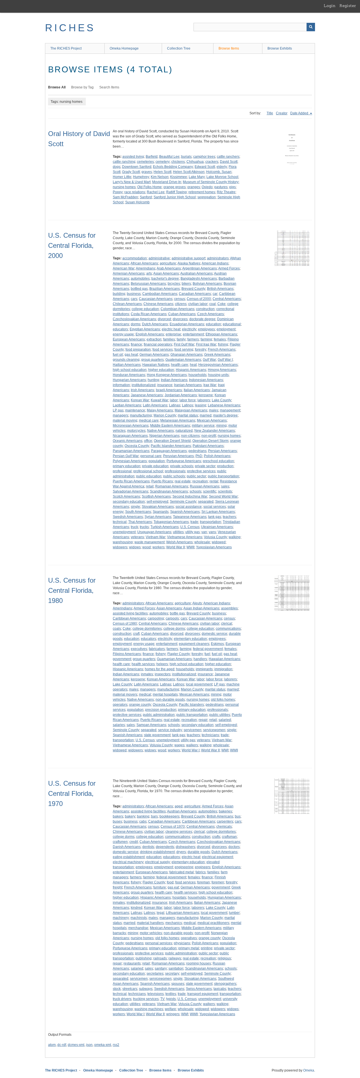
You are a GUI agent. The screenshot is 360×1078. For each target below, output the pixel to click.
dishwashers (185, 847)
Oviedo (207, 187)
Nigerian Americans (164, 436)
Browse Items (229, 48)
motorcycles (136, 431)
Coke (221, 304)
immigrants (204, 669)
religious (224, 958)
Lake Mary (197, 177)
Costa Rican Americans (148, 314)
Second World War (223, 496)
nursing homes (124, 187)
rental (214, 481)
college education (145, 309)
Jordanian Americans (181, 395)
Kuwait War (159, 400)
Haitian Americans (127, 365)
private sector (205, 466)
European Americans (129, 339)
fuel (207, 654)
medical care (149, 420)
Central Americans (227, 299)
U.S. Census (189, 527)
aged (179, 806)
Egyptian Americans (145, 329)
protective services (201, 471)
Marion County (165, 415)
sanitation (175, 968)
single (135, 507)
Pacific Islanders (191, 705)
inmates (147, 674)
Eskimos (217, 644)
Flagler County (178, 654)
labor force (187, 400)
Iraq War (209, 385)
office (148, 441)
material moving (125, 420)
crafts (216, 837)
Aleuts (197, 603)
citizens (180, 304)
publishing (144, 958)
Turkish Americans (164, 527)
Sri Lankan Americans (218, 512)
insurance (164, 385)
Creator (281, 113)
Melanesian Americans (177, 420)
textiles (170, 994)
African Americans (144, 263)
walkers (192, 745)
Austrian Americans (182, 811)
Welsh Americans (179, 542)
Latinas (174, 405)
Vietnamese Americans (184, 537)
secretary (172, 973)
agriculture (168, 263)
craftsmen (120, 842)
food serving (183, 349)
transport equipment (202, 994)
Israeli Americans (169, 390)
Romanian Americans (171, 486)
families (169, 339)
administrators (218, 258)
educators (120, 329)
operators (120, 705)
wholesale (202, 542)
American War (123, 268)
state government (157, 735)
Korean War (140, 400)
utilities (178, 532)
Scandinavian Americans (169, 491)
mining (221, 425)
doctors (234, 847)
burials (186, 157)
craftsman (229, 837)
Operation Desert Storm (210, 441)
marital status (188, 415)
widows (135, 547)
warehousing (123, 542)
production (225, 466)
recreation (200, 481)
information (121, 385)
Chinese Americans (158, 304)
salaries (119, 725)
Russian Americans (204, 486)
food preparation (138, 349)
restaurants (132, 963)
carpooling (156, 618)
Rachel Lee (156, 192)
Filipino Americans (127, 654)
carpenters (225, 821)
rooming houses (198, 963)
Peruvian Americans (178, 456)
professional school (148, 471)
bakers (118, 816)
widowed (219, 542)
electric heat (171, 329)
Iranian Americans (188, 385)
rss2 (116, 1045)
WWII (190, 547)
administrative (159, 258)
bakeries (225, 811)
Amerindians (145, 268)
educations (171, 857)
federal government (208, 649)
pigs (232, 187)
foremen (218, 882)
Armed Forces (229, 268)
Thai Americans (140, 522)
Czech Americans (210, 314)
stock (117, 989)
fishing (223, 344)
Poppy (118, 192)
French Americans (221, 349)
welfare (170, 1009)
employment (226, 329)
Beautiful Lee (169, 157)
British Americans (220, 289)
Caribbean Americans (129, 618)
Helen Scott (162, 172)
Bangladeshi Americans (199, 278)
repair (203, 720)
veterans (137, 537)
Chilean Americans (127, 304)
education (213, 324)
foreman (203, 882)
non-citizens (190, 436)
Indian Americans (174, 380)
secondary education (129, 502)
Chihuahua (195, 162)
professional (122, 471)
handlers (200, 659)
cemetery (163, 162)
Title (270, 113)
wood (146, 547)
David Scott (228, 162)
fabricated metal (181, 872)
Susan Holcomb (137, 202)
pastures (221, 187)
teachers (229, 517)
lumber (234, 913)
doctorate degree (202, 319)
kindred (136, 908)
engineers (202, 867)
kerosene (206, 395)
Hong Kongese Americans (167, 375)
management (230, 410)
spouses (177, 984)
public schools (174, 476)
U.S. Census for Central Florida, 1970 (72, 793)
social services (214, 507)
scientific (209, 491)
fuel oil (118, 355)
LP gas (118, 410)
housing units (218, 375)
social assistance (189, 507)
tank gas (214, 517)
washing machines (148, 1009)
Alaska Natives (188, 263)
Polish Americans (217, 456)
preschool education (218, 461)
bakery (130, 816)
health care (179, 365)
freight (117, 887)
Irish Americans (142, 390)
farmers (193, 339)
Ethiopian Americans (221, 334)
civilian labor (198, 304)
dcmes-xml (76, 1045)
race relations (134, 192)
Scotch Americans (126, 496)
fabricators (157, 649)
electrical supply (157, 862)
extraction (154, 339)
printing (206, 948)
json (89, 1045)
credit (133, 842)
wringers (172, 1014)
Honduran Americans (129, 375)
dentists (148, 847)
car (215, 294)
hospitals (179, 897)
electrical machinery (128, 862)
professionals (175, 471)
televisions (155, 994)
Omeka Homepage (124, 48)
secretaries (155, 973)
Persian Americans (222, 451)
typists (171, 999)
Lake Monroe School (222, 177)
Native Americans (160, 431)
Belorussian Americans (148, 284)
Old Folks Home (149, 187)
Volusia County (215, 537)
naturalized (184, 431)
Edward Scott (205, 167)
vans (212, 532)
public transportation (223, 476)
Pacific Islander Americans (171, 446)
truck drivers (122, 999)
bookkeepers (169, 816)
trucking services (146, 999)
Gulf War (209, 360)
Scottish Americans (156, 496)
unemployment (124, 532)
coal (212, 304)
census (179, 299)
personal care (150, 456)
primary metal (188, 948)
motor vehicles (151, 933)
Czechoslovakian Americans (134, 319)
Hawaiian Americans (224, 659)
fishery (161, 654)
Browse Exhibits (279, 48)
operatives (189, 938)
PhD (198, 456)
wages (179, 745)
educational (232, 324)
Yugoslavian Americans (214, 547)
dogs (116, 167)
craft (136, 634)
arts (149, 273)
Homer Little (122, 177)
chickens (178, 162)
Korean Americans (161, 679)
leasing (200, 405)
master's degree (225, 415)
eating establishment (129, 857)
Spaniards (160, 512)
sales (225, 486)
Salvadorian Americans (130, 491)
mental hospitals (165, 694)
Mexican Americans (212, 420)
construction (205, 309)
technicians (210, 735)
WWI (224, 750)
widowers (120, 547)
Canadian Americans (195, 294)
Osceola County (137, 446)
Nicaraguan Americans (130, 436)
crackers (211, 162)
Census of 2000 (199, 299)
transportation (210, 522)
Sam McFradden (125, 197)
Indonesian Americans (206, 380)
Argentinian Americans (199, 268)
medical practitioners (213, 923)
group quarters (152, 360)
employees (206, 329)
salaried (225, 720)
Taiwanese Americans (189, 517)
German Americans (154, 355)
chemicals (224, 826)
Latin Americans (155, 405)
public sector (196, 476)
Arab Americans (169, 268)
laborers (203, 400)
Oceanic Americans (127, 441)
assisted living (133, 157)
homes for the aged (159, 669)
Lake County (221, 400)
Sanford (146, 197)
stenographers (225, 984)
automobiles (140, 278)
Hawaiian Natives (155, 365)
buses (117, 821)
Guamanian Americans (174, 659)
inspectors (162, 674)
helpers (162, 664)
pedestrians (197, 451)
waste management (149, 542)
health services (143, 664)
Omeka (308, 1070)
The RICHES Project (66, 48)
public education (148, 476)
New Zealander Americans (214, 431)
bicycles (174, 284)
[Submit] (311, 27)
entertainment (193, 334)
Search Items (109, 87)
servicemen (192, 730)
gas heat (131, 355)
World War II (175, 547)
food (170, 882)
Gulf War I (225, 360)
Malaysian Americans (191, 410)
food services (162, 349)
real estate (183, 481)
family (181, 339)
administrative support (188, 258)
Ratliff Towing (176, 192)
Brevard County (193, 289)
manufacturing (141, 415)
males (213, 410)
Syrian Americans (158, 517)
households (197, 375)
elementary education (190, 639)
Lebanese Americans (224, 405)
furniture (159, 887)
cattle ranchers (228, 157)
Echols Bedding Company (173, 167)
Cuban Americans (181, 314)
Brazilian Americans (164, 289)
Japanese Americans (147, 395)
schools (195, 491)
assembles (229, 608)
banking (143, 816)
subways (145, 989)
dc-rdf (61, 1045)
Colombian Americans (177, 309)
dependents (165, 847)
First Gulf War (184, 344)
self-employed (157, 502)
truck (134, 527)
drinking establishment (157, 852)
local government (199, 684)
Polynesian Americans (130, 461)
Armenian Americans (129, 273)
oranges (193, 187)
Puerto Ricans (162, 481)
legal (160, 913)
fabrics (200, 872)
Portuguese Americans (183, 461)
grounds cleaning (126, 360)
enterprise (173, 334)
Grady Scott (131, 172)
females (220, 339)
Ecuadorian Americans (187, 324)
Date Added (299, 113)
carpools (172, 618)
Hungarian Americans (129, 380)
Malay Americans (160, 410)
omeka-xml (102, 1045)
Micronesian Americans (130, 425)
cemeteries (145, 162)
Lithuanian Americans (182, 913)
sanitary (161, 968)
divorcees (180, 319)
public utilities (219, 715)
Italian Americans (197, 390)
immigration (223, 669)
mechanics (173, 923)
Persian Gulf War (126, 456)
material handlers (150, 923)
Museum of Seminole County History (210, 182)
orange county (140, 705)
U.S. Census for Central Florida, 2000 (72, 245)
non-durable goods (170, 699)
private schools (181, 466)
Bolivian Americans (207, 284)
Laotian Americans (127, 405)
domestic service (214, 634)
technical (120, 522)
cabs (143, 821)
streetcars (129, 989)
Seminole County (183, 502)
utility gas (192, 532)
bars (154, 816)
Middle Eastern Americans (170, 425)
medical (145, 694)
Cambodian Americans (159, 294)
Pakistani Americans (208, 446)
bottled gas (139, 289)
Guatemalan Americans (183, 360)
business (134, 294)
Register (347, 5)
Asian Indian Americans (201, 608)
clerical (226, 623)
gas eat (173, 887)
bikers (186, 284)
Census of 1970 (173, 826)
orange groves (174, 187)
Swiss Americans (199, 989)
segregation (206, 197)
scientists (225, 491)
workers (158, 547)
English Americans (150, 334)
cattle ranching (124, 162)
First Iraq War (206, 344)
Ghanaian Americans (186, 355)
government (122, 659)
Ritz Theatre (226, 192)
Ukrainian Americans (217, 527)
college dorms (174, 629)
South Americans (138, 512)
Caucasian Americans (155, 299)
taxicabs (219, 989)
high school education (130, 370)
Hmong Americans (222, 370)
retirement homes (201, 192)
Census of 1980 (125, 623)
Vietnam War (155, 537)
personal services (158, 943)
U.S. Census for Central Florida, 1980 (72, 590)
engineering (184, 867)
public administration (159, 715)
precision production (160, 710)
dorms (135, 324)
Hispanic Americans (191, 370)
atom (52, 1045)
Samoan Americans (151, 725)
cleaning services (178, 832)
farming (206, 339)
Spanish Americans (185, 512)
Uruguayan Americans (154, 532)
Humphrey (141, 177)
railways (174, 958)
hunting (153, 380)
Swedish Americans (128, 517)
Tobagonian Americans (171, 522)
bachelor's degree (165, 278)
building (119, 294)
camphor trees (204, 157)
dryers (181, 852)
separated (205, 502)
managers (120, 415)
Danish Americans (127, 847)
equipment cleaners (194, 644)
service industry (170, 730)
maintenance (135, 410)
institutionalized (144, 385)
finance (136, 344)
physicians (182, 943)
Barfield (152, 157)
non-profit (208, 436)
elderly (222, 167)
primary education (126, 466)
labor (174, 400)
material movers (125, 694)
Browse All (57, 87)
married (206, 415)
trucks (144, 527)
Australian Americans (196, 273)
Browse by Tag (82, 87)
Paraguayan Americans (169, 451)
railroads (160, 958)
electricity (189, 329)
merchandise (138, 928)
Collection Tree (178, 48)
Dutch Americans (155, 324)
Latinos (187, 405)
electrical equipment (217, 857)
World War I (190, 750)
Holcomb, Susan (218, 172)
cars (134, 299)
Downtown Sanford (136, 167)
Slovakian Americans (158, 507)
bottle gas (177, 613)
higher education (161, 370)
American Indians (215, 263)
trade (194, 522)
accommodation (134, 258)
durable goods (199, 852)
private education (155, 466)
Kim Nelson (159, 177)
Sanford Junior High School (175, 197)
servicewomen (214, 730)
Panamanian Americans (131, 451)
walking (234, 537)
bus (237, 816)
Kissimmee (178, 177)
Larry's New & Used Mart (131, 182)
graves (146, 172)
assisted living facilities (130, 613)
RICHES (70, 28)
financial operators (158, 344)
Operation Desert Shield (172, 441)
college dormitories (147, 629)
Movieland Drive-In (166, 182)
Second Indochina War (189, 496)
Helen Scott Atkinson (188, 172)
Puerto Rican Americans (131, 481)
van (204, 532)
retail (150, 486)
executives (139, 649)
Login (330, 5)
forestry (200, 349)
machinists (138, 918)
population (156, 461)
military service (203, 425)
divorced (164, 319)
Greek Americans (217, 355)
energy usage (123, 334)
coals (117, 629)
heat (193, 365)
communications (228, 629)
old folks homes (223, 699)
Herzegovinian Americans (218, 365)
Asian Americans (166, 273)
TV (162, 999)
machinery (121, 918)
